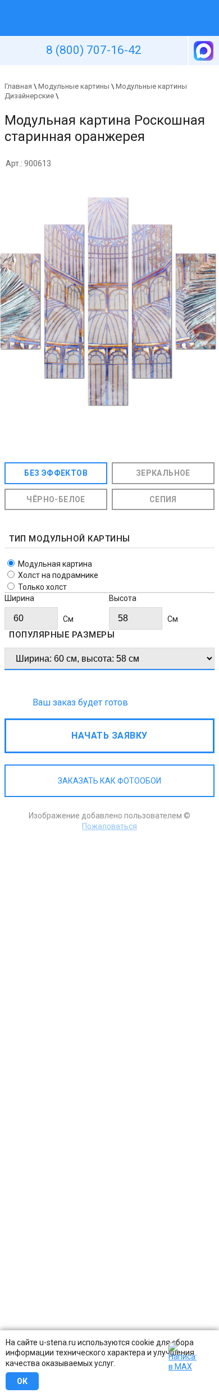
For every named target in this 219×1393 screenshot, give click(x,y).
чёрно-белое (55, 499)
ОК (22, 1381)
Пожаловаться (109, 826)
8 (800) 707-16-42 (94, 50)
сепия (163, 499)
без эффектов (56, 472)
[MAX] (203, 50)
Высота (122, 598)
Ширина (19, 598)
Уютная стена (83, 5)
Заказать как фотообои (109, 780)
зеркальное (163, 472)
